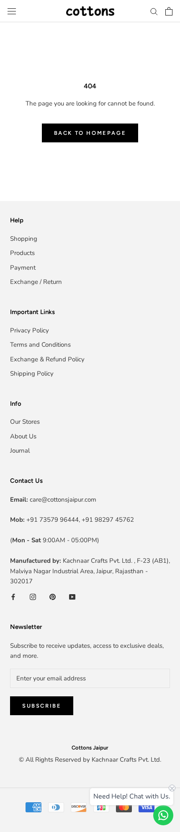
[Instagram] (33, 596)
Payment (23, 267)
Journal (20, 450)
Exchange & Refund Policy (47, 359)
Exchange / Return (36, 282)
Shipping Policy (32, 373)
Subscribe (41, 706)
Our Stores (25, 421)
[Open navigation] (12, 11)
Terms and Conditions (40, 344)
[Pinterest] (52, 596)
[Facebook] (13, 596)
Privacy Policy (29, 330)
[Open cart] (168, 11)
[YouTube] (72, 596)
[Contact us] (163, 815)
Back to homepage (90, 133)
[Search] (154, 11)
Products (22, 253)
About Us (23, 436)
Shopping (23, 238)
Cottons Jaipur (90, 747)
